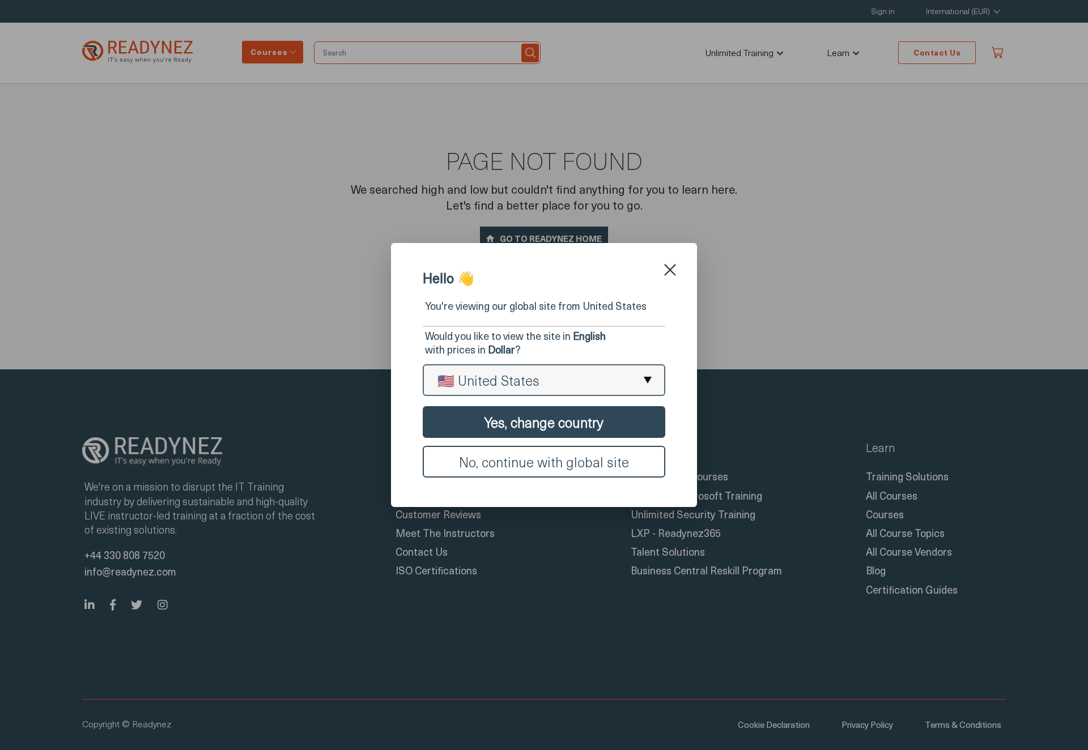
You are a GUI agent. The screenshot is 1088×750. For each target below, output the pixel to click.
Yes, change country (544, 422)
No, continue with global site (544, 461)
